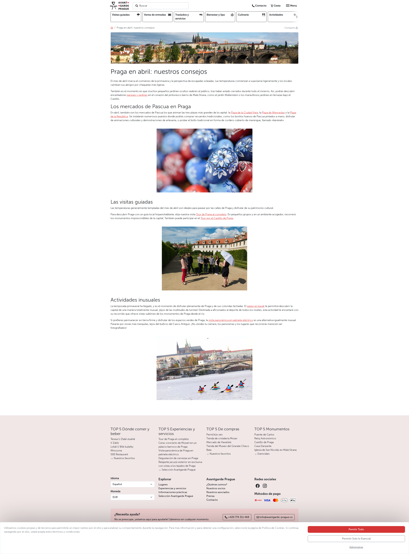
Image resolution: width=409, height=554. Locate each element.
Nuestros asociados (217, 492)
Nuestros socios (215, 488)
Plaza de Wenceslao (273, 112)
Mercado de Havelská (218, 442)
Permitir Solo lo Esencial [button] (356, 538)
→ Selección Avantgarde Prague (177, 469)
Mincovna (116, 450)
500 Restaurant (119, 454)
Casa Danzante (262, 446)
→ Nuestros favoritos (123, 458)
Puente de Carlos (264, 434)
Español (117, 484)
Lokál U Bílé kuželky (122, 446)
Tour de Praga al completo (211, 214)
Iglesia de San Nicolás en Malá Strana (275, 449)
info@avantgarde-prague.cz (276, 517)
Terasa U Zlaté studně (123, 439)
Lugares (163, 484)
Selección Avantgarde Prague (175, 496)
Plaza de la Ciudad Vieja (244, 112)
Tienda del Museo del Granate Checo (227, 446)
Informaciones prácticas (172, 492)
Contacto (212, 499)
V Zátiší (115, 442)
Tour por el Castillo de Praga (217, 218)
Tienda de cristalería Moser (221, 438)
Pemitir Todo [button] (356, 529)
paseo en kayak (255, 306)
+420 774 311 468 (238, 517)
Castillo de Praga (264, 442)
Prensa (210, 496)
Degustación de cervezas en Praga (178, 458)
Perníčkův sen (214, 434)
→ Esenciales (262, 453)
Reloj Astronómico (265, 438)
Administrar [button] (356, 547)
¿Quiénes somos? (216, 484)
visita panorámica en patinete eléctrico (230, 320)
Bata (208, 449)
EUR (115, 497)
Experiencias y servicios (172, 488)
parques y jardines (137, 95)
